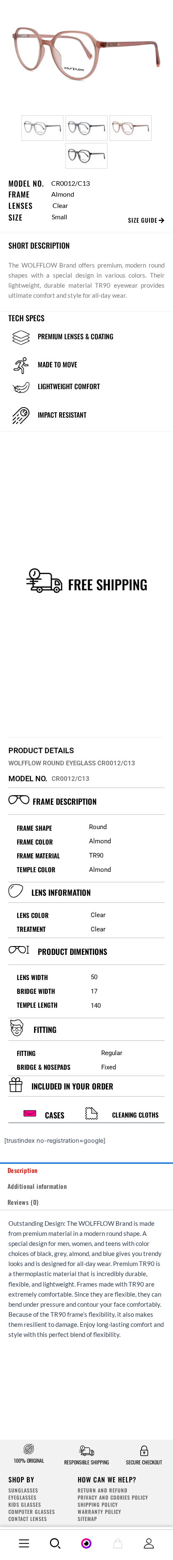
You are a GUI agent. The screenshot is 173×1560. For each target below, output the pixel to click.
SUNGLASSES (23, 1490)
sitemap (87, 1518)
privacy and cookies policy (113, 1497)
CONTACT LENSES (27, 1518)
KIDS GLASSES (24, 1504)
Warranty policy (99, 1511)
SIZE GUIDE (142, 220)
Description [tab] (23, 1170)
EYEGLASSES (22, 1497)
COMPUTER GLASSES (31, 1511)
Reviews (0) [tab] (23, 1202)
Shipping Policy (98, 1504)
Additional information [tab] (37, 1186)
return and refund (103, 1490)
